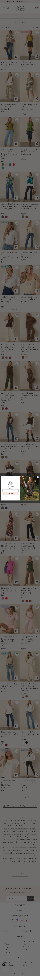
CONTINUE (10, 493)
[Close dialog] (38, 477)
